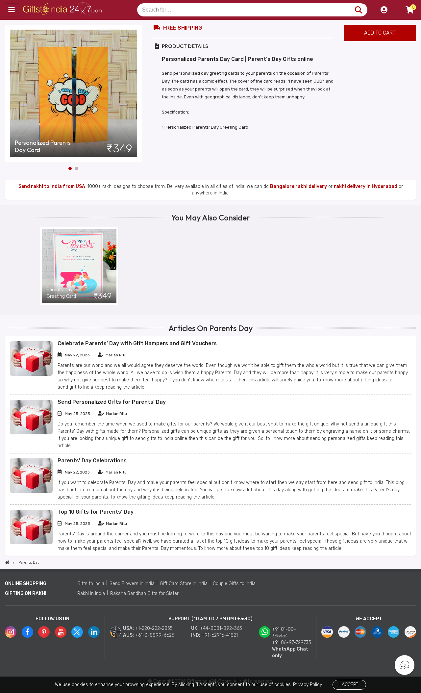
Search (358, 9)
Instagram (10, 632)
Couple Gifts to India (234, 583)
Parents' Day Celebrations (92, 460)
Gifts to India (90, 583)
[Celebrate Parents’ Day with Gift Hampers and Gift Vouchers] (31, 374)
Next (137, 93)
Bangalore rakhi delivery (298, 186)
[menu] (11, 10)
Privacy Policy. (308, 684)
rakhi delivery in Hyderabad (365, 186)
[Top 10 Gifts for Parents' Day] (31, 543)
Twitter (77, 632)
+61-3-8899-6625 (154, 635)
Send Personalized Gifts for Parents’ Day (112, 402)
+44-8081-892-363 (221, 628)
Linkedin (94, 632)
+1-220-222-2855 (154, 628)
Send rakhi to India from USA (51, 186)
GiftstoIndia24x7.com (63, 9)
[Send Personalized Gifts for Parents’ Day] (31, 433)
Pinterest (44, 632)
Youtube (60, 632)
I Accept (348, 684)
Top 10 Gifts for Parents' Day (96, 512)
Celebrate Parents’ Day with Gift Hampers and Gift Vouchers (137, 343)
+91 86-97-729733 (291, 642)
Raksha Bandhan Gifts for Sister (144, 593)
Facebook (27, 632)
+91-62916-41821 (220, 635)
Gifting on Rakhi (25, 593)
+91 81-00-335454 (284, 633)
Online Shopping (25, 583)
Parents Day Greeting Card (61, 293)
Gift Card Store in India (184, 583)
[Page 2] (76, 168)
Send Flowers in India (132, 583)
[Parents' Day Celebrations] (31, 491)
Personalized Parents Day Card (43, 146)
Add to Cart (380, 33)
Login (383, 9)
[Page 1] (70, 168)
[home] (7, 562)
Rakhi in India (91, 593)
